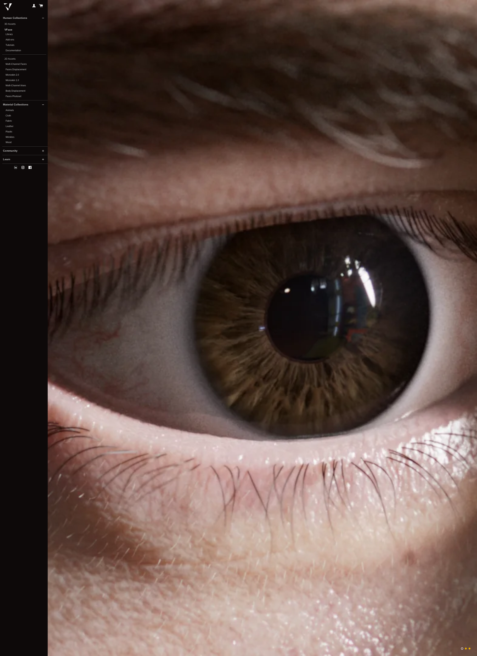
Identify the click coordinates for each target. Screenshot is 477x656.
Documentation (13, 50)
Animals (10, 110)
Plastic (9, 131)
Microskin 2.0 (12, 75)
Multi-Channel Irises (16, 85)
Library (9, 34)
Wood (9, 142)
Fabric (9, 121)
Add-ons (10, 39)
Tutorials (10, 45)
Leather (9, 126)
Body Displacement (15, 91)
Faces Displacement (16, 69)
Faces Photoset (13, 96)
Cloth (8, 115)
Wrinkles (10, 137)
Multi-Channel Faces (16, 64)
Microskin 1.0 (12, 80)
